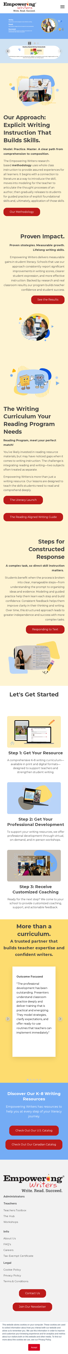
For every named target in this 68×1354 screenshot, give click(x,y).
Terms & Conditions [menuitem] (15, 1281)
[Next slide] (60, 51)
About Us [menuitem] (9, 1238)
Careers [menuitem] (8, 1250)
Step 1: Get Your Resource (35, 752)
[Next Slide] (60, 1019)
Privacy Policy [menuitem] (12, 1275)
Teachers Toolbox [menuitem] (14, 1210)
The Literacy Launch (23, 499)
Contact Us (32, 1293)
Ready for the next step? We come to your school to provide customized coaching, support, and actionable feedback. (35, 903)
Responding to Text (45, 629)
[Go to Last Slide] (8, 1019)
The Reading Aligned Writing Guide (33, 517)
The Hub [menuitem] (9, 1216)
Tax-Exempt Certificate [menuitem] (18, 1255)
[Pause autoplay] (29, 43)
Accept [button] (34, 1347)
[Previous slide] (8, 51)
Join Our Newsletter (32, 1306)
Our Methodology (22, 211)
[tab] (35, 43)
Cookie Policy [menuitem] (12, 1269)
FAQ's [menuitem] (7, 1244)
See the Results (47, 299)
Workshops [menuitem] (10, 1222)
